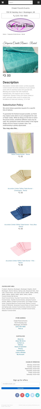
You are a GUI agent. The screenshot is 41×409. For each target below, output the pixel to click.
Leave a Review (20, 352)
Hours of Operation (20, 346)
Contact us (20, 343)
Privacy (20, 348)
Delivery (20, 345)
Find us (20, 328)
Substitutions (20, 350)
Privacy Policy (7, 406)
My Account (20, 354)
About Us (20, 339)
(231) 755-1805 (21, 16)
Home (4, 34)
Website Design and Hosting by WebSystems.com (29, 405)
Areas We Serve (20, 341)
